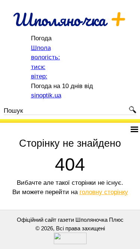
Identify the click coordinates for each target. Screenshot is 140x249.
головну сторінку (104, 192)
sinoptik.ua (46, 95)
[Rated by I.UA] (70, 242)
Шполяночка (70, 19)
